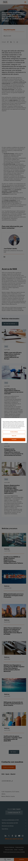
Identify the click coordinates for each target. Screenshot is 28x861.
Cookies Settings (14, 431)
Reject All (14, 435)
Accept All (14, 439)
